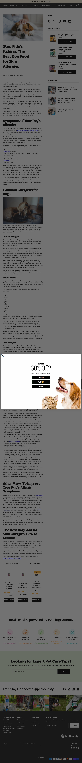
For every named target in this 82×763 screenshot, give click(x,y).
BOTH (41, 386)
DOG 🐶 (41, 378)
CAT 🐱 (41, 382)
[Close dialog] (2, 355)
